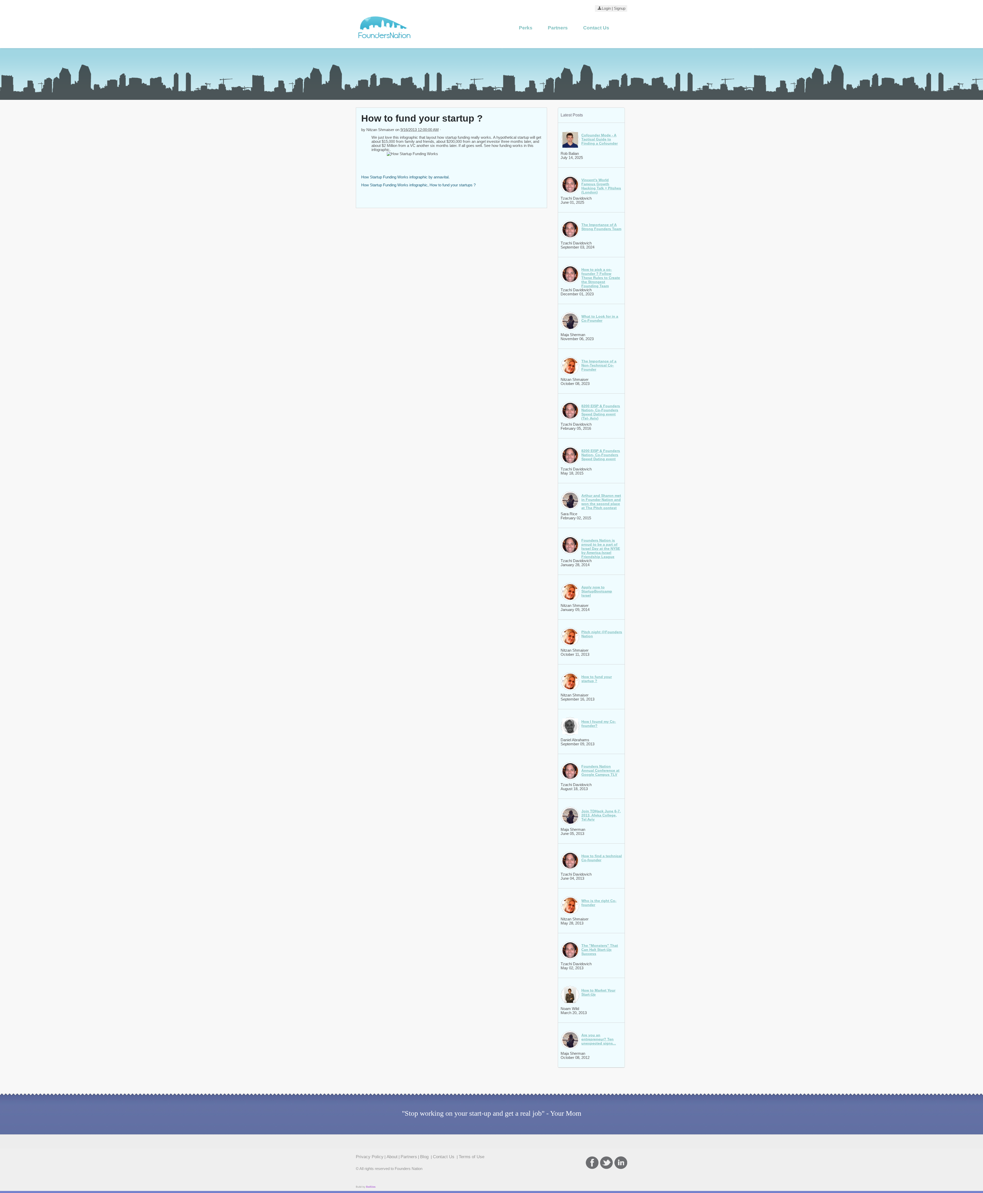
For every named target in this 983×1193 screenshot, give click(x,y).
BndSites (371, 1186)
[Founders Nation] (384, 40)
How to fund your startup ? (596, 679)
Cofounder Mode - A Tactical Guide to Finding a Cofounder (599, 139)
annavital (441, 177)
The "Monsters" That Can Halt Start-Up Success (599, 949)
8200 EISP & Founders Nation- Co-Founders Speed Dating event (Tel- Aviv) (600, 412)
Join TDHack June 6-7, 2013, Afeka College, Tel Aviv (601, 815)
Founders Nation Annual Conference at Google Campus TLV (600, 770)
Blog (425, 1156)
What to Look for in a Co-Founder (599, 318)
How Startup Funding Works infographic (394, 177)
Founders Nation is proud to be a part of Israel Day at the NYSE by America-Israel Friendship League (600, 548)
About (392, 1156)
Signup (619, 8)
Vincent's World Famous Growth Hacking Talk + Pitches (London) (601, 186)
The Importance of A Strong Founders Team (601, 227)
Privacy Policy (369, 1156)
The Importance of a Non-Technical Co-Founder (598, 365)
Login (606, 8)
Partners (558, 27)
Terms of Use (471, 1156)
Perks (525, 27)
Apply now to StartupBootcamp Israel (596, 591)
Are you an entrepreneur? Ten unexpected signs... (598, 1039)
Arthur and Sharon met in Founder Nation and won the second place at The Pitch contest (601, 501)
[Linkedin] (620, 1162)
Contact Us (596, 27)
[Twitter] (606, 1162)
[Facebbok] (592, 1162)
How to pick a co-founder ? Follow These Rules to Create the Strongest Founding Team (600, 277)
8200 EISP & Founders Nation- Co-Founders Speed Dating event (600, 455)
